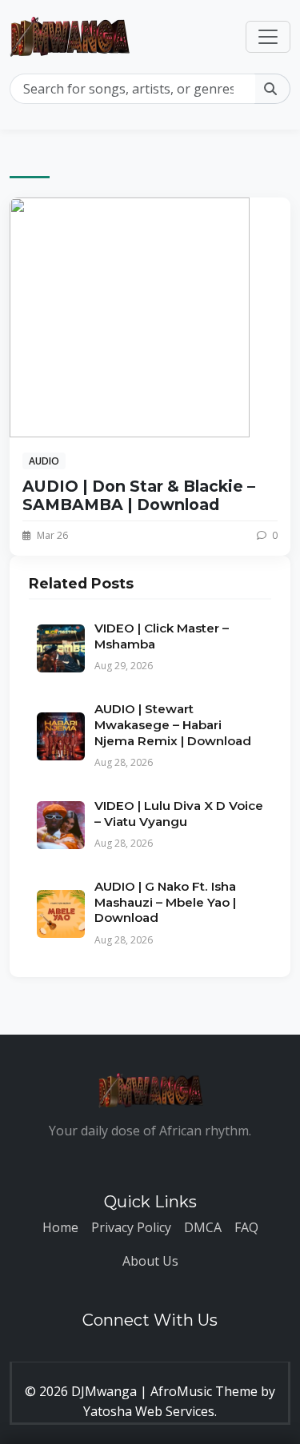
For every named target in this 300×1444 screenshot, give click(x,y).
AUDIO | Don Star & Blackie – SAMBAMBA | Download (138, 495)
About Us (150, 1261)
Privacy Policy (131, 1227)
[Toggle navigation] (268, 37)
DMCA (203, 1227)
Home (60, 1227)
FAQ (246, 1227)
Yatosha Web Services (148, 1411)
